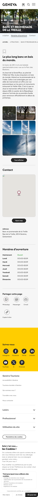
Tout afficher (19, 160)
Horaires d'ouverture (19, 36)
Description (4, 36)
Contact (32, 36)
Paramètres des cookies (14, 437)
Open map (19, 221)
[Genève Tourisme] (10, 4)
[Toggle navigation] (33, 4)
